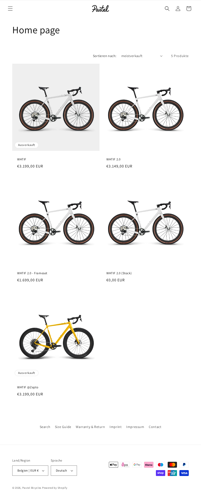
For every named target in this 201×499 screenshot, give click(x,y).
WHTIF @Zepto (27, 387)
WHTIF (21, 159)
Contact (155, 427)
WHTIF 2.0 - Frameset (32, 273)
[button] (10, 8)
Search (45, 427)
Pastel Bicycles (32, 487)
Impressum (135, 427)
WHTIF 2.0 (113, 159)
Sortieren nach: (104, 56)
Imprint (116, 427)
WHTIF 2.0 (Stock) (119, 273)
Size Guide (63, 427)
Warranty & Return (90, 427)
